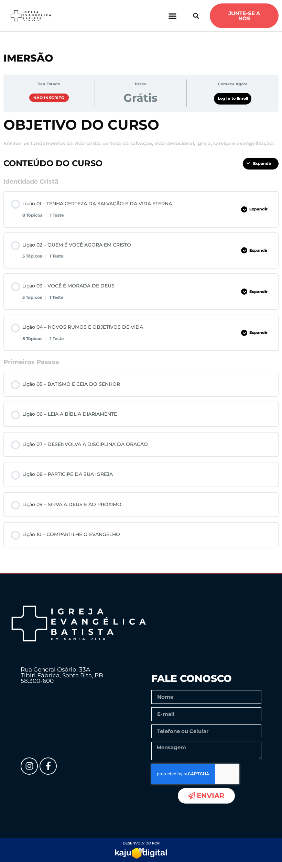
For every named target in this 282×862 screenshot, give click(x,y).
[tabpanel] (141, 132)
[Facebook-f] (48, 766)
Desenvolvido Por (141, 843)
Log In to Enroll (233, 98)
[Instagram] (29, 766)
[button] (172, 15)
